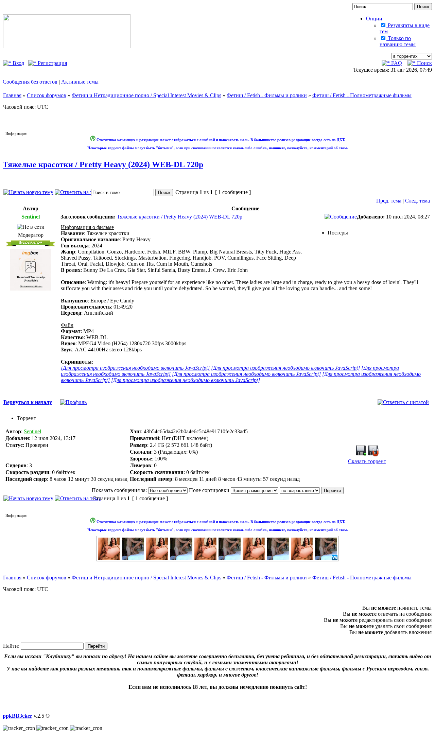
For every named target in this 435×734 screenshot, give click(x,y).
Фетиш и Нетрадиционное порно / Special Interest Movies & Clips (146, 95)
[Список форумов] (66, 46)
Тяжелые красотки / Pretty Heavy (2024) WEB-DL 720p (103, 164)
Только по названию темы (398, 41)
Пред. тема (388, 201)
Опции (374, 18)
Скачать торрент (367, 461)
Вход (17, 63)
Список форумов (46, 95)
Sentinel (32, 431)
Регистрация (51, 63)
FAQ (396, 63)
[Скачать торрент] (360, 454)
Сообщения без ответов (30, 82)
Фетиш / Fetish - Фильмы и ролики (267, 95)
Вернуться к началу (27, 402)
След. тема (417, 201)
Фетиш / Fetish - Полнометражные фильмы (362, 95)
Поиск (424, 63)
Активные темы (80, 82)
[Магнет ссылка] (373, 454)
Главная (12, 95)
